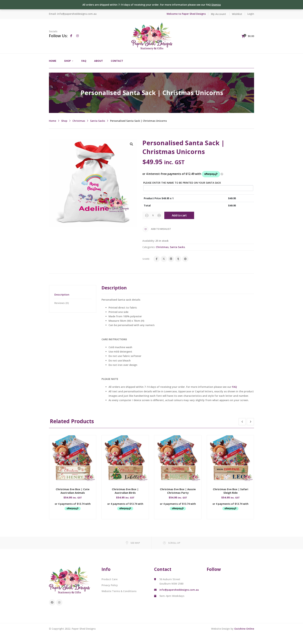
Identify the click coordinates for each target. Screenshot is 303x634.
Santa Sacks (97, 120)
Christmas (78, 120)
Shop (64, 120)
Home (52, 120)
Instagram (59, 602)
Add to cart (179, 215)
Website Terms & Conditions (119, 591)
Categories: (148, 247)
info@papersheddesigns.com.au (77, 13)
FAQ (234, 386)
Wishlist (237, 14)
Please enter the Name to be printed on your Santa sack (182, 182)
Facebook (52, 602)
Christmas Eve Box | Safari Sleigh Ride (230, 490)
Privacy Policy (110, 585)
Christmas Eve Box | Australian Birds (125, 490)
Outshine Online (244, 628)
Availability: (148, 240)
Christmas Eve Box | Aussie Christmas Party (178, 490)
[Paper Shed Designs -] (152, 36)
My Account (218, 14)
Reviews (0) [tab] (61, 303)
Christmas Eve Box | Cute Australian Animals (72, 490)
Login (250, 13)
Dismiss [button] (216, 4)
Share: (146, 258)
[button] (131, 144)
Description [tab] (61, 294)
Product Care (109, 579)
